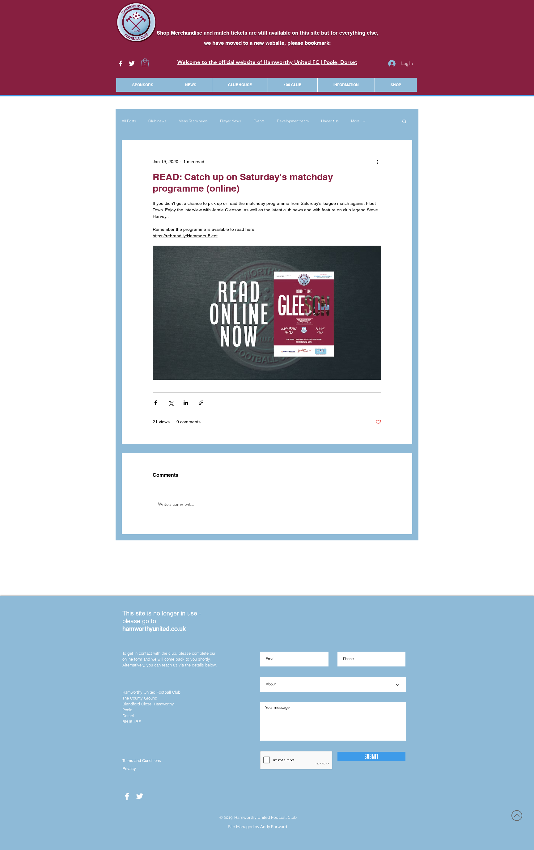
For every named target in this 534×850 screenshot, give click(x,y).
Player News (230, 121)
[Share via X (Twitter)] (171, 403)
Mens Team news (193, 121)
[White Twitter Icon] (132, 63)
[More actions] (377, 162)
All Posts (129, 121)
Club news (157, 121)
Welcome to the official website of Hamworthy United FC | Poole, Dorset (267, 62)
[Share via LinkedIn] (186, 403)
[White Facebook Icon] (121, 63)
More (355, 121)
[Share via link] (201, 403)
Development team (293, 121)
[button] (145, 62)
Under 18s (330, 121)
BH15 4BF (131, 721)
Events (259, 121)
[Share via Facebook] (156, 403)
